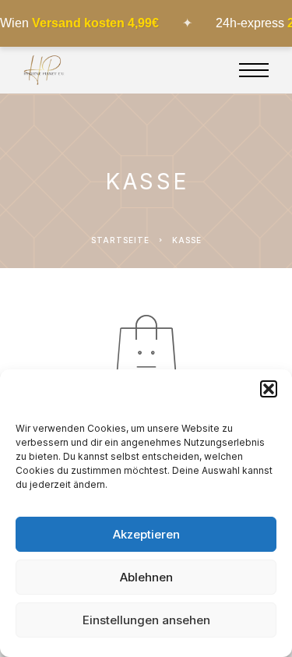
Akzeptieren (146, 534)
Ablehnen (146, 577)
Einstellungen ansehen (146, 620)
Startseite (120, 240)
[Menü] (254, 70)
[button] (268, 389)
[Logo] (44, 70)
